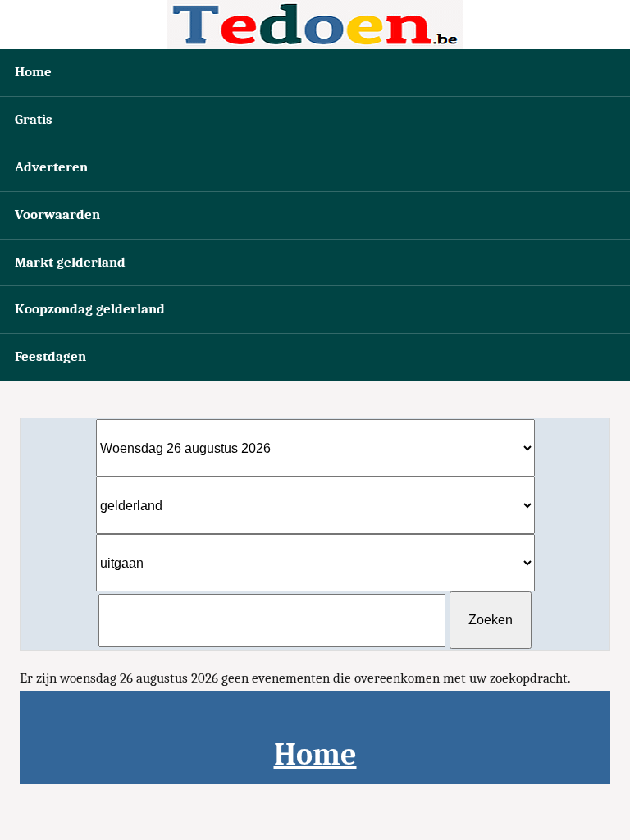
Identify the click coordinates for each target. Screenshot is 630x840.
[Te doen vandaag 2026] (315, 24)
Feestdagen (50, 356)
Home (33, 72)
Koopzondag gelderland (90, 309)
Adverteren (51, 167)
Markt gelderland (70, 262)
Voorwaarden (57, 214)
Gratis (33, 119)
